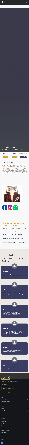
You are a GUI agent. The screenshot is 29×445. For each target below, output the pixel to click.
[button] (14, 229)
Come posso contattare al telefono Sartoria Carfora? (13, 239)
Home (3, 153)
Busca (14, 406)
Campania (14, 153)
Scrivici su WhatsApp (9, 388)
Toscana (3, 434)
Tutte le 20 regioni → (5, 443)
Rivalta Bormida (14, 415)
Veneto (3, 425)
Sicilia (2, 437)
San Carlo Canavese (14, 401)
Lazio (2, 423)
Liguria (2, 441)
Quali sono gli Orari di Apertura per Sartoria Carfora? (12, 235)
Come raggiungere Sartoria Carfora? (13, 243)
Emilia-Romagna (5, 430)
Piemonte (3, 432)
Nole (14, 397)
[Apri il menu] (26, 2)
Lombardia (3, 421)
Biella (14, 408)
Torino (14, 395)
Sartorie (8, 153)
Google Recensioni (11, 169)
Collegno (14, 410)
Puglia (2, 439)
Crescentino (14, 412)
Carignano (14, 403)
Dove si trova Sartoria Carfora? (11, 228)
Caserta (14, 166)
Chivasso (14, 399)
